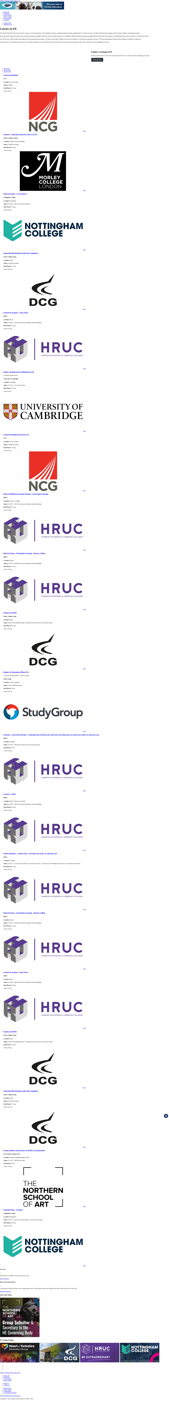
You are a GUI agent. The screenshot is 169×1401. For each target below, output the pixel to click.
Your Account (7, 18)
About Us (6, 1383)
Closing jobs (7, 70)
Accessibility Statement (10, 1393)
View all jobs (7, 71)
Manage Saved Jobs (5, 1291)
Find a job (6, 12)
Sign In (2, 1278)
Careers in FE (7, 23)
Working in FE (8, 24)
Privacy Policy (8, 1389)
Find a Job (6, 1375)
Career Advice (8, 15)
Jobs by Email (7, 17)
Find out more (97, 59)
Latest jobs (7, 68)
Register (6, 1278)
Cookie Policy (7, 1391)
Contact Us (7, 1385)
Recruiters (6, 20)
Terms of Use (7, 1388)
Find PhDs (7, 13)
